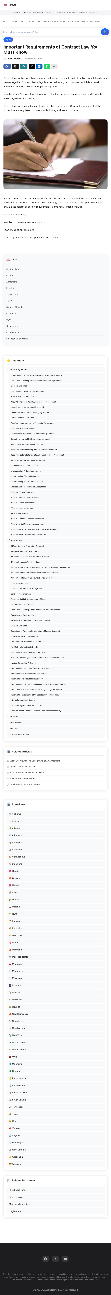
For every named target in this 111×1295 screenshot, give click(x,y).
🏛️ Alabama (15, 814)
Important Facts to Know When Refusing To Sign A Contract (36, 689)
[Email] (54, 66)
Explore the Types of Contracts (24, 636)
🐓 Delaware (15, 864)
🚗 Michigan (15, 964)
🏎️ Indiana (14, 906)
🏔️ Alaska (14, 821)
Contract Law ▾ (93, 13)
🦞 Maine (13, 942)
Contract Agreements (19, 369)
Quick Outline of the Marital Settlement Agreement (32, 434)
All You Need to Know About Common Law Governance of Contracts (40, 567)
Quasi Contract (38, 13)
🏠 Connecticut (17, 856)
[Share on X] (32, 66)
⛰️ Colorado (15, 849)
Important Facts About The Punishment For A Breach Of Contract (38, 684)
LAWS (4, 22)
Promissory (49, 13)
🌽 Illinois (14, 899)
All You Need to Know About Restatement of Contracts (34, 573)
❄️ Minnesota (16, 971)
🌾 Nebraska (15, 999)
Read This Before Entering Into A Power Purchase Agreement (37, 455)
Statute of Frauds (14, 307)
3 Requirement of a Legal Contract (25, 551)
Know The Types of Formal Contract (26, 705)
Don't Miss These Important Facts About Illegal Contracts (35, 610)
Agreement (11, 281)
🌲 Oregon (14, 1071)
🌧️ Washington (16, 1142)
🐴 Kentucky (15, 928)
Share (7, 66)
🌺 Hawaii (14, 885)
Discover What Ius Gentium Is (23, 604)
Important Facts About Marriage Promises (29, 679)
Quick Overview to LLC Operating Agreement (30, 439)
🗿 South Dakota (17, 1099)
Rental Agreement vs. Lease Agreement (28, 460)
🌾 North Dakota (17, 1049)
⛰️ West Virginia (17, 1149)
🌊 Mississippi (16, 978)
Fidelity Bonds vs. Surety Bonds (24, 647)
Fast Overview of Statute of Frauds (26, 642)
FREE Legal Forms (18, 1190)
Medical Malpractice (19, 1204)
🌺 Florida (14, 871)
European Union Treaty (17, 338)
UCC (8, 319)
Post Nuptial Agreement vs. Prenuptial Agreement (32, 423)
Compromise (12, 326)
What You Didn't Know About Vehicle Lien (28, 535)
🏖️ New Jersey (16, 1021)
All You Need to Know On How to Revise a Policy (31, 578)
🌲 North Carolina (18, 1042)
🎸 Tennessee (16, 1107)
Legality (10, 288)
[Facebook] (45, 1259)
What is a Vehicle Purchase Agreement (27, 519)
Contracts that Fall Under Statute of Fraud (28, 599)
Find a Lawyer (16, 1197)
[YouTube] (65, 1259)
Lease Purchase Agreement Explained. (27, 407)
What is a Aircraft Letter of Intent (25, 497)
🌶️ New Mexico (17, 1028)
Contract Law (12, 269)
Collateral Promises (19, 583)
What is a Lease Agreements (23, 503)
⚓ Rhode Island (17, 1085)
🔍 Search (105, 31)
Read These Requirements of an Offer (27, 444)
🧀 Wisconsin (16, 1157)
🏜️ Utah (13, 1121)
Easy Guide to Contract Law (23, 615)
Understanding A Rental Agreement (26, 471)
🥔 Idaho (13, 892)
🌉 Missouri (15, 985)
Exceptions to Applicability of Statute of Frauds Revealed (35, 631)
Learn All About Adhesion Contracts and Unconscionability (36, 711)
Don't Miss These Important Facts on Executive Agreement (36, 381)
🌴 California (15, 842)
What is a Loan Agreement (22, 508)
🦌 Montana (15, 992)
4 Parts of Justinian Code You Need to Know (30, 556)
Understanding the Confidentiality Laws (28, 481)
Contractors (11, 313)
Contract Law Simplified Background (26, 588)
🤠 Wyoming (15, 1164)
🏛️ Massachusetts (18, 957)
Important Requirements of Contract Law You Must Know (35, 695)
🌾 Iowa (13, 914)
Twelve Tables (17, 13)
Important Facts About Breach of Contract (29, 673)
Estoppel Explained (19, 386)
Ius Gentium (83, 13)
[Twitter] (55, 1259)
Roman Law (27, 13)
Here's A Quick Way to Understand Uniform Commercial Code (37, 657)
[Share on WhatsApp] (47, 66)
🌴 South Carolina (18, 1092)
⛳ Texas (13, 1114)
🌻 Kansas (14, 921)
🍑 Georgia (14, 878)
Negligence (15, 1211)
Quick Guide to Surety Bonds (23, 428)
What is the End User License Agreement (28, 524)
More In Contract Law (19, 735)
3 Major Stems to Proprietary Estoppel (27, 546)
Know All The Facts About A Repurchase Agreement (33, 402)
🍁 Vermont (15, 1128)
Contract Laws (15, 540)
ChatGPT (15, 66)
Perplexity (23, 66)
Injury (8, 40)
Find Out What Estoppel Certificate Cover (28, 652)
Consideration (12, 332)
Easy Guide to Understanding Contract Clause (30, 620)
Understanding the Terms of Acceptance (28, 487)
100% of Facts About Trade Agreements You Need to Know (36, 375)
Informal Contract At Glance (23, 700)
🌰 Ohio (13, 1056)
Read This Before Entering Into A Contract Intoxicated (34, 450)
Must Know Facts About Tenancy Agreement (30, 412)
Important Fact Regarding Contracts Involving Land (32, 668)
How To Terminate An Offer (23, 396)
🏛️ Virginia (14, 1135)
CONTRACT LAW (17, 22)
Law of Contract (60, 13)
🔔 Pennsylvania (17, 1078)
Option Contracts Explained (22, 418)
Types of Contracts (15, 294)
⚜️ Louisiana (15, 935)
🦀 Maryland (15, 949)
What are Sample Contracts (22, 492)
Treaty (9, 301)
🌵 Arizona (14, 828)
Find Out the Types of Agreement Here (27, 391)
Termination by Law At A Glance (24, 465)
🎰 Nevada (14, 1007)
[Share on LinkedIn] (39, 66)
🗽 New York (15, 1035)
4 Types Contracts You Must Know (25, 562)
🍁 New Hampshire (18, 1014)
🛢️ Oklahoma (15, 1064)
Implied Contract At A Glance (23, 663)
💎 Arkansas (15, 835)
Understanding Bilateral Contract (25, 476)
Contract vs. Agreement (21, 594)
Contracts (11, 275)
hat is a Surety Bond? (20, 513)
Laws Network (14, 58)
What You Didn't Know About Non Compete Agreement (34, 529)
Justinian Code (72, 13)
